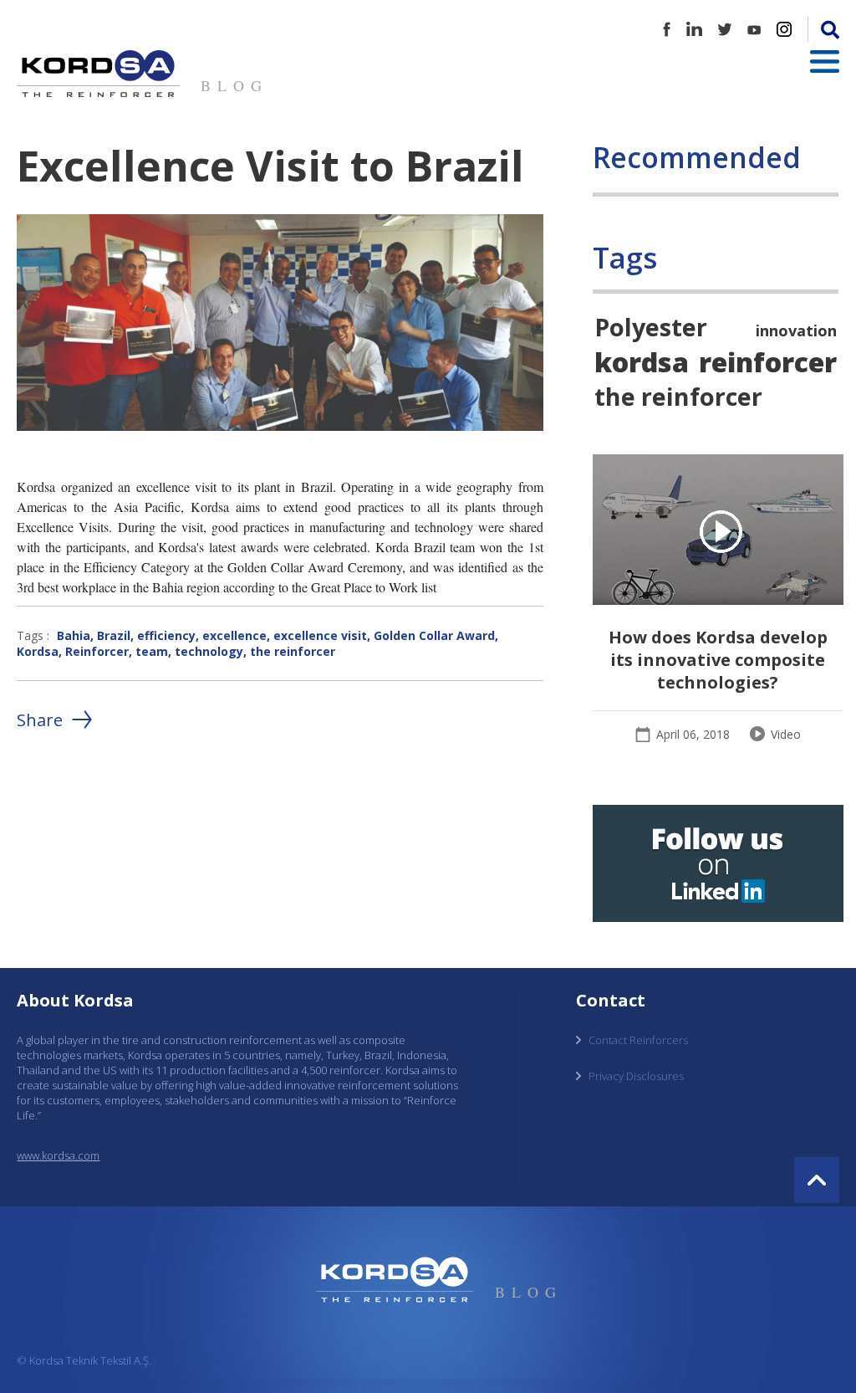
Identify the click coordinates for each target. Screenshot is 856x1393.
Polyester (650, 326)
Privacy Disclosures (636, 1075)
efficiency (166, 635)
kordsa (641, 361)
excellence (234, 635)
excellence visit (320, 635)
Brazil (113, 635)
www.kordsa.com (58, 1155)
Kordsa (38, 651)
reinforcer (768, 361)
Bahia (73, 635)
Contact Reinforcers (638, 1039)
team (151, 651)
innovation (796, 330)
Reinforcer (97, 651)
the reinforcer (292, 651)
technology (209, 651)
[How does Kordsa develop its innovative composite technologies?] (718, 531)
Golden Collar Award (434, 635)
